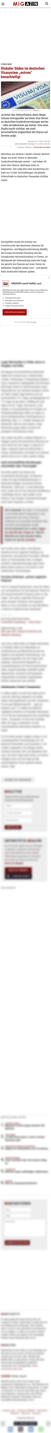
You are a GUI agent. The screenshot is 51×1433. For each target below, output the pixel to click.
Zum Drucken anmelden (42, 147)
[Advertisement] (25, 34)
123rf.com (36, 110)
